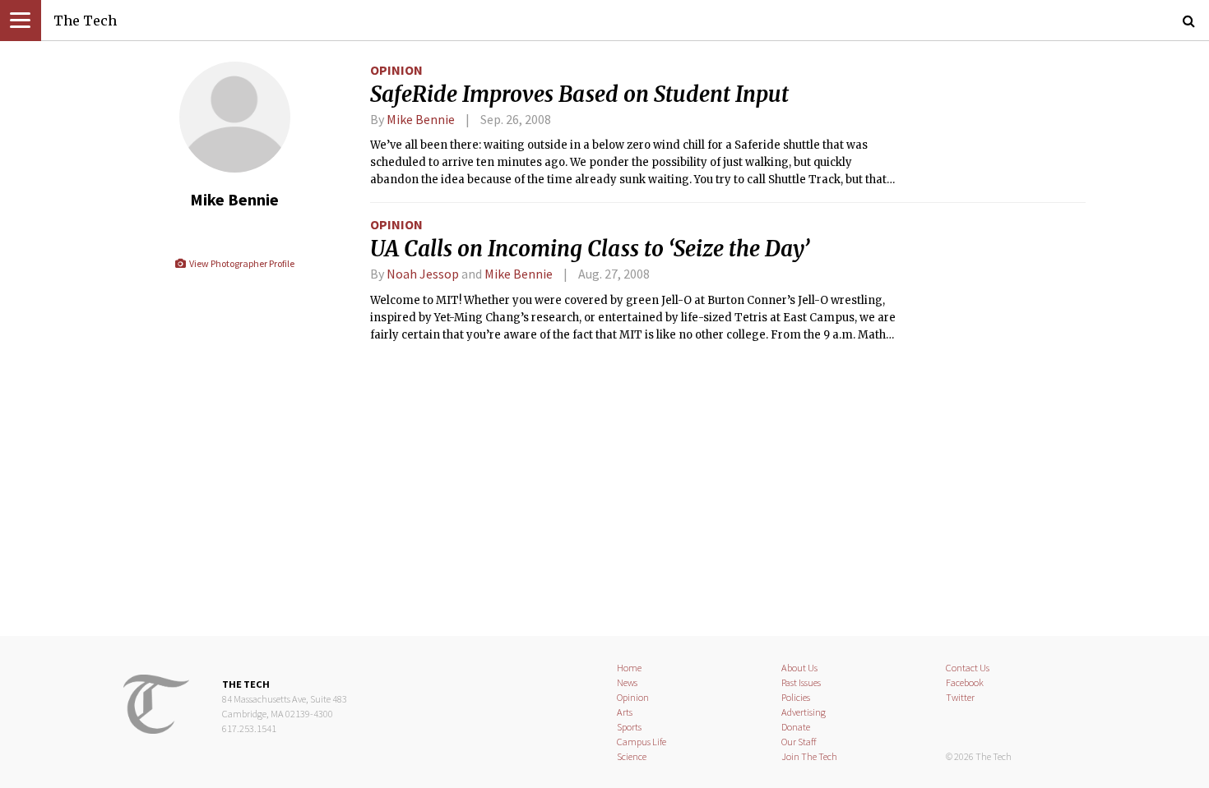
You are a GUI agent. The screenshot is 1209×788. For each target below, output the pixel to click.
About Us (799, 667)
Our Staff (799, 741)
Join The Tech (809, 756)
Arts (624, 712)
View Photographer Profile (241, 263)
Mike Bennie (421, 119)
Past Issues (801, 682)
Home (629, 667)
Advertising (803, 712)
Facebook (965, 682)
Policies (795, 697)
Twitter (960, 697)
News (627, 682)
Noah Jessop (424, 273)
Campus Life (641, 741)
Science (631, 756)
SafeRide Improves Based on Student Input (579, 94)
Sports (629, 727)
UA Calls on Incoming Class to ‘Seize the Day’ (589, 249)
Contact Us (967, 667)
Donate (795, 727)
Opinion (396, 70)
